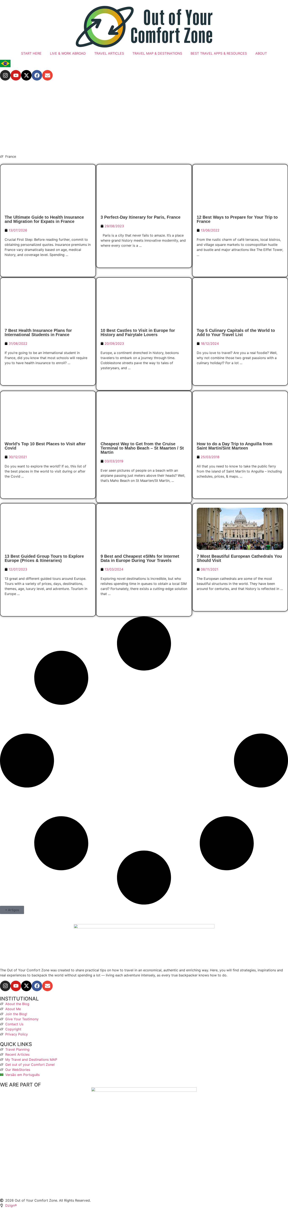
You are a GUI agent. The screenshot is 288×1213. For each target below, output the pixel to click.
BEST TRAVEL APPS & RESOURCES (219, 53)
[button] (12, 910)
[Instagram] (5, 75)
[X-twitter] (26, 75)
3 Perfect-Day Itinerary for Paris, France (140, 217)
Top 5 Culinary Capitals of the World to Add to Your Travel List (236, 332)
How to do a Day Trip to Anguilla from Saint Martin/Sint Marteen (234, 446)
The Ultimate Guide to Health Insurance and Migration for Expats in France (44, 219)
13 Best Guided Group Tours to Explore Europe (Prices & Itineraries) (44, 558)
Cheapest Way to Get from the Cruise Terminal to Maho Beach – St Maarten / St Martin (142, 448)
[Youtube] (16, 75)
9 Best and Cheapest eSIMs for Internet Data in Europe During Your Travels (140, 558)
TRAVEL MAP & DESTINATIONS (157, 53)
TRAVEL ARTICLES (109, 53)
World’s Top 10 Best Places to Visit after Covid (45, 446)
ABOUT (261, 53)
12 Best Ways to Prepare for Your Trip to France (237, 219)
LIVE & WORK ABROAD (68, 53)
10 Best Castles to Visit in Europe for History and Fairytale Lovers (138, 332)
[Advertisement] (144, 117)
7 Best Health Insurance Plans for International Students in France (38, 332)
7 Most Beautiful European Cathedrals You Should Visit (239, 558)
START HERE (31, 53)
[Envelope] (47, 75)
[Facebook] (37, 75)
